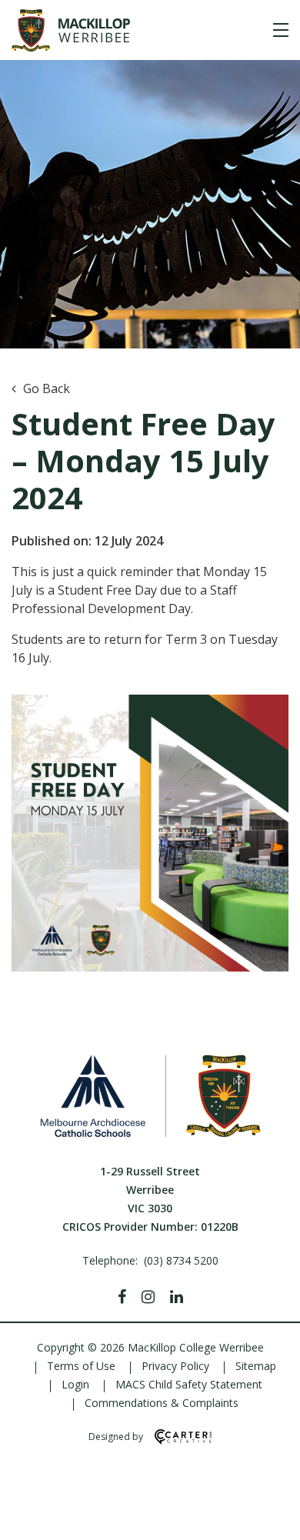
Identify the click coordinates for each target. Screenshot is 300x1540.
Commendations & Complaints (161, 1402)
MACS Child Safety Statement (188, 1384)
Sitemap (255, 1365)
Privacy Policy (175, 1365)
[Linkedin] (176, 1297)
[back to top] (269, 1515)
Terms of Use (81, 1365)
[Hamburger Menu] (281, 30)
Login (75, 1384)
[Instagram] (148, 1297)
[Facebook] (122, 1297)
